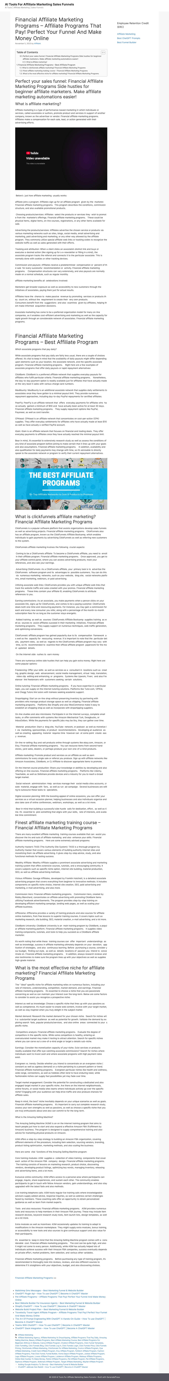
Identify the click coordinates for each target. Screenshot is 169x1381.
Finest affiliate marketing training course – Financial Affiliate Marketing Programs (55, 71)
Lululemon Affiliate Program (67, 1356)
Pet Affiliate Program (76, 1359)
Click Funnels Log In (53, 1346)
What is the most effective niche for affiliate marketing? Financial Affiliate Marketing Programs (61, 74)
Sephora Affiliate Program (26, 1362)
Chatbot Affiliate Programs (72, 1343)
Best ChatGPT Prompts (128, 38)
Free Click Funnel (38, 1354)
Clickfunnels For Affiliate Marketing (62, 1348)
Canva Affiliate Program (50, 1343)
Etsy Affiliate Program (65, 1351)
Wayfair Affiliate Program (93, 1362)
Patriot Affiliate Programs (56, 1359)
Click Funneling (21, 1346)
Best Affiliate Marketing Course (64, 1340)
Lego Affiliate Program (24, 1356)
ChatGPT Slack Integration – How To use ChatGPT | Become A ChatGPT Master (55, 1328)
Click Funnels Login (70, 1346)
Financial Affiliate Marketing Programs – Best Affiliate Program (46, 65)
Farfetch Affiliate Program (86, 1351)
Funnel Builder (51, 1354)
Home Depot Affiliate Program (70, 1354)
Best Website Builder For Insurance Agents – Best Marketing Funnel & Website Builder (57, 1303)
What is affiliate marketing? (36, 62)
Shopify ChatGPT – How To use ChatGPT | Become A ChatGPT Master (50, 1306)
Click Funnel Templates (93, 1343)
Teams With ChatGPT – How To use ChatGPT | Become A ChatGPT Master (52, 1325)
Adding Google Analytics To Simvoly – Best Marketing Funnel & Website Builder (50, 1364)
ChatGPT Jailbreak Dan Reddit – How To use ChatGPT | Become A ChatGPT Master (53, 1367)
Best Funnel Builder (126, 42)
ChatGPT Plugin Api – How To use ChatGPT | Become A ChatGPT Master (51, 1293)
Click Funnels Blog (36, 1346)
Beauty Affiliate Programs (39, 1340)
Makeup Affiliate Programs (90, 1356)
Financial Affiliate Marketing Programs (34, 1278)
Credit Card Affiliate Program (43, 1351)
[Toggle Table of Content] (102, 52)
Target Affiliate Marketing (71, 1362)
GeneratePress (113, 1377)
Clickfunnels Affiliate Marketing (34, 1348)
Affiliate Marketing (25, 1335)
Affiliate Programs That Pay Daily (84, 1337)
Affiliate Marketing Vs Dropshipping (55, 1337)
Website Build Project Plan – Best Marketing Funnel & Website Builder (49, 1309)
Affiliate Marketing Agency (29, 1337)
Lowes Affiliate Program (45, 1356)
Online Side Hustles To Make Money (30, 1359)
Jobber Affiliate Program (94, 1354)
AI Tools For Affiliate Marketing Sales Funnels (39, 4)
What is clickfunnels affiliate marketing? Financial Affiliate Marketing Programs (53, 68)
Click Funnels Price (87, 1346)
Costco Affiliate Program (88, 1348)
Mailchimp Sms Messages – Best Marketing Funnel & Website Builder (49, 1290)
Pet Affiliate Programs (95, 1359)
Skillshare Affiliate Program (49, 1362)
